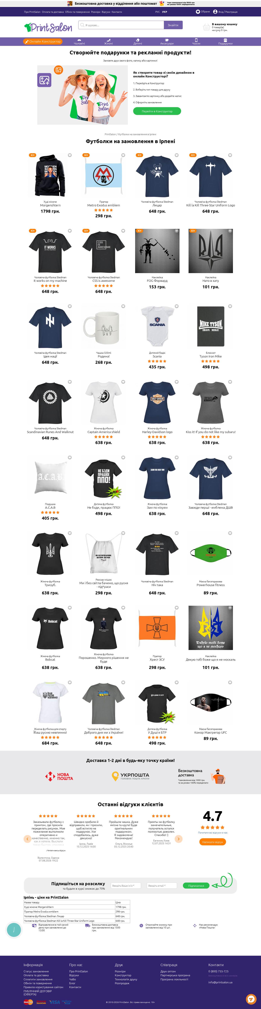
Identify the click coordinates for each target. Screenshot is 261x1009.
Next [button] (179, 838)
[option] (47, 838)
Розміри (95, 11)
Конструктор (123, 975)
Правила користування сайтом (43, 987)
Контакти (117, 11)
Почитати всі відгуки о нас (212, 832)
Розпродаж (122, 983)
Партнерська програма (175, 975)
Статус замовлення (36, 971)
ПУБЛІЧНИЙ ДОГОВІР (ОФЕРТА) (38, 992)
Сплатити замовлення (38, 979)
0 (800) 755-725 (218, 971)
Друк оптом (168, 971)
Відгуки (106, 11)
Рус (157, 11)
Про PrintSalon (32, 11)
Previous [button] (28, 838)
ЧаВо (72, 979)
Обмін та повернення (77, 11)
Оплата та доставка (53, 11)
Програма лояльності (174, 979)
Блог (72, 983)
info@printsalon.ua (220, 982)
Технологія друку (126, 979)
